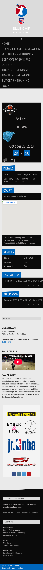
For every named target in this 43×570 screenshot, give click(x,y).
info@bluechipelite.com (12, 553)
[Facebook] (14, 474)
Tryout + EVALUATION (16, 75)
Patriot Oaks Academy (15, 196)
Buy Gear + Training (15, 80)
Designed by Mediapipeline (12, 568)
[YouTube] (29, 474)
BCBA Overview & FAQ (16, 59)
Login (6, 86)
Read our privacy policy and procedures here (20, 512)
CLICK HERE (6, 342)
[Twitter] (24, 474)
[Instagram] (19, 474)
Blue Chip (21, 28)
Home (6, 43)
